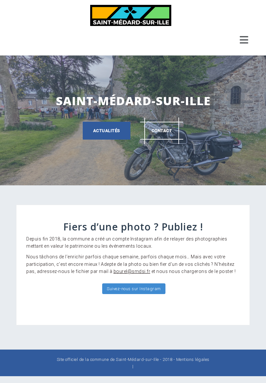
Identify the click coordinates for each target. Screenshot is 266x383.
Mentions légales (193, 359)
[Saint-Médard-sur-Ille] (130, 15)
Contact (161, 130)
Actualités (106, 130)
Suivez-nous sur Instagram (134, 288)
